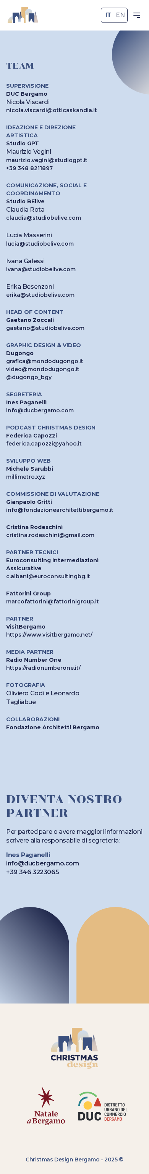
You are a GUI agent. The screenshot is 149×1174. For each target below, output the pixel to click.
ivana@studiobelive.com (41, 269)
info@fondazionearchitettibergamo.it (59, 510)
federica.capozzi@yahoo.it (44, 443)
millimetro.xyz (25, 476)
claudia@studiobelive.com (43, 217)
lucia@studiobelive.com (40, 243)
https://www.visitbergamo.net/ (49, 634)
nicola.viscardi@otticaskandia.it (51, 110)
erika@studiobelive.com (40, 294)
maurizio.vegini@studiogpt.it (46, 160)
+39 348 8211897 (29, 168)
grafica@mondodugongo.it (44, 361)
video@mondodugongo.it (42, 369)
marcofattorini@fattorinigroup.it (52, 601)
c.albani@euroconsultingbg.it (48, 576)
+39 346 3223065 (32, 872)
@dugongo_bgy (29, 377)
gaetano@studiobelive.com (45, 328)
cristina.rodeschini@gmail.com (50, 535)
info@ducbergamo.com (40, 410)
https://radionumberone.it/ (43, 667)
